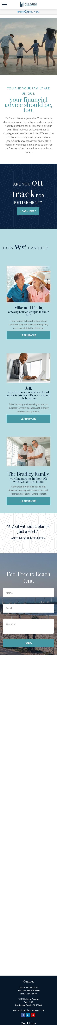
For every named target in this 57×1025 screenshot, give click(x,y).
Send (28, 643)
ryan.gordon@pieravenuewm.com (28, 1010)
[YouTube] (33, 1015)
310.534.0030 (32, 987)
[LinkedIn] (28, 1015)
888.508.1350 (33, 990)
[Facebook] (23, 1015)
